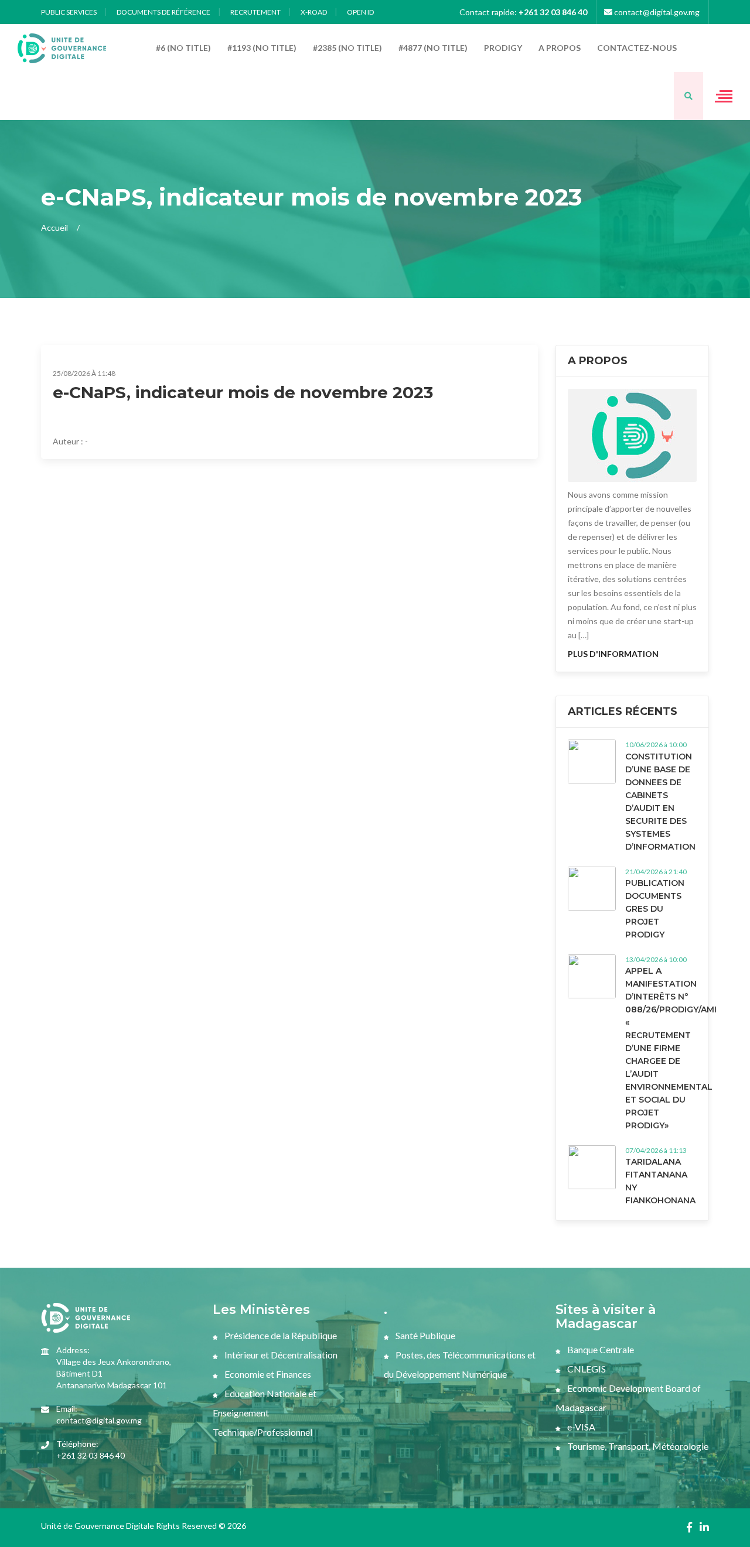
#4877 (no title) (433, 48)
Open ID (360, 12)
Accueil (54, 227)
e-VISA (580, 1426)
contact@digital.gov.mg (656, 12)
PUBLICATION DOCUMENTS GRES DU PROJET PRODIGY (654, 909)
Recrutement (255, 12)
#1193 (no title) (261, 48)
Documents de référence (163, 12)
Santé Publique (424, 1335)
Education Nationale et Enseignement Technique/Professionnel (264, 1413)
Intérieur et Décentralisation (280, 1354)
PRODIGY (503, 48)
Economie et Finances (267, 1374)
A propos (559, 48)
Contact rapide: (523, 12)
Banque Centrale (599, 1349)
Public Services (69, 12)
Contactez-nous (637, 48)
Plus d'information (613, 654)
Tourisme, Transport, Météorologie (636, 1446)
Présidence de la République (280, 1335)
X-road (314, 12)
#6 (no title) (183, 48)
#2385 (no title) (347, 48)
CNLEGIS (585, 1368)
